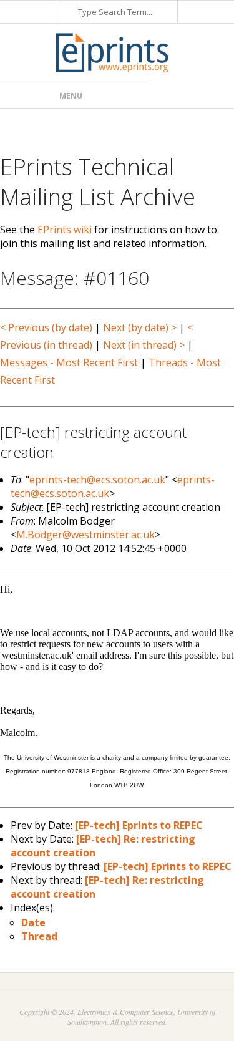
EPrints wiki (64, 229)
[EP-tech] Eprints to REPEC (139, 825)
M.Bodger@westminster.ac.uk (85, 534)
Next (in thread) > (144, 345)
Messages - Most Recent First (69, 362)
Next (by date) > (140, 327)
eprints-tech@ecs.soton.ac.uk (97, 480)
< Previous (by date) (46, 327)
